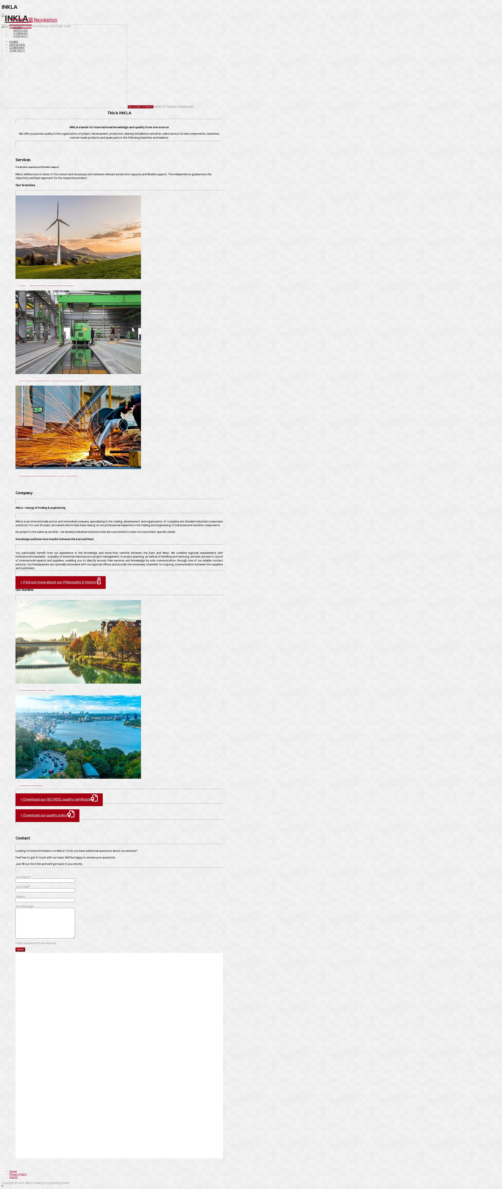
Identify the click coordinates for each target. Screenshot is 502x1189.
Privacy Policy (18, 1174)
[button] (43, 19)
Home (13, 1171)
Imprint (13, 1177)
